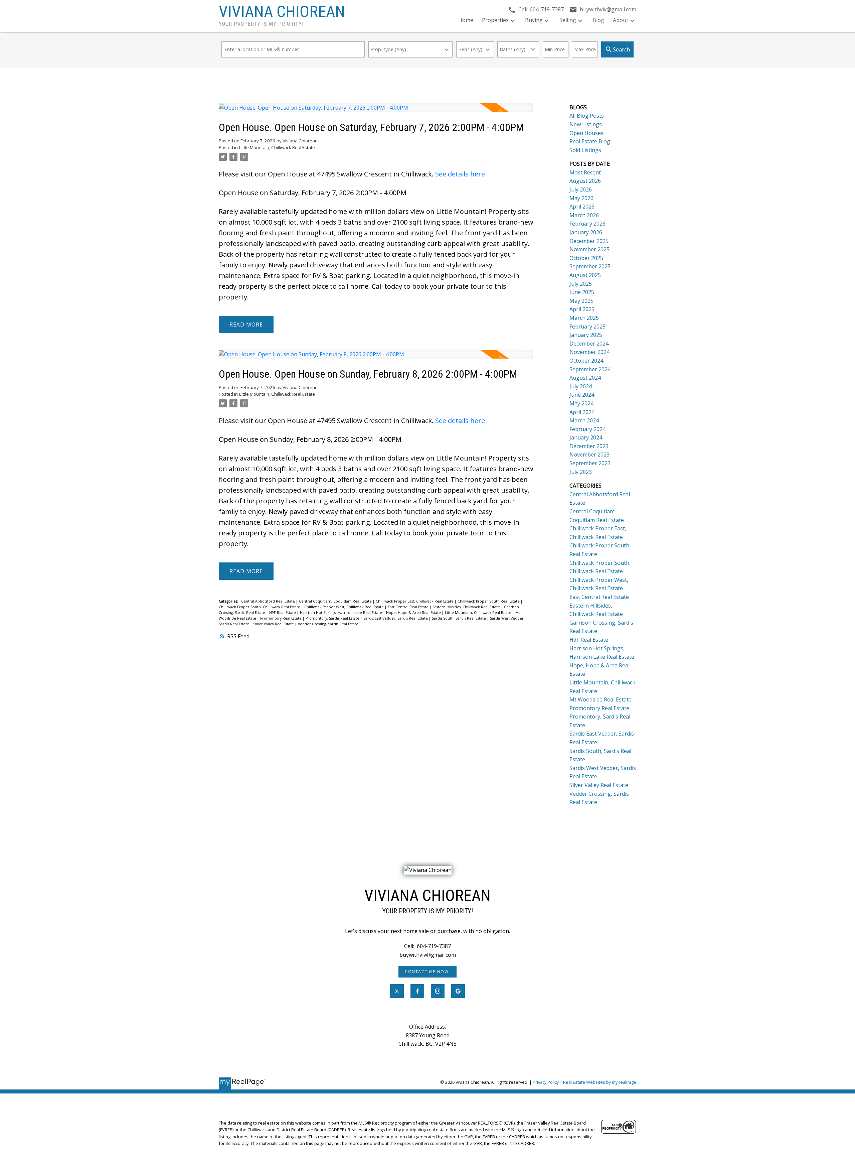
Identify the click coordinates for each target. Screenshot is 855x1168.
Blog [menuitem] (598, 20)
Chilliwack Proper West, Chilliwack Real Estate (344, 607)
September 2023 (590, 463)
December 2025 (589, 241)
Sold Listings (585, 150)
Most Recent (585, 172)
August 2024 (585, 377)
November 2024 (589, 352)
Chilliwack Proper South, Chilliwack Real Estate (260, 607)
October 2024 (586, 360)
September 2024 (590, 369)
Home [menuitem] (465, 20)
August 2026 (585, 180)
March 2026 (584, 215)
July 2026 (580, 189)
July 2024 (580, 386)
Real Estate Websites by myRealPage (599, 1082)
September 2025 (590, 266)
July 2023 (580, 472)
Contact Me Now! (427, 971)
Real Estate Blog (589, 141)
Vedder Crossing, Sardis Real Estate (328, 624)
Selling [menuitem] (567, 20)
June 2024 (581, 394)
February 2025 (587, 326)
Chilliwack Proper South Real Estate (489, 601)
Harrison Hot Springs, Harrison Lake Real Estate (341, 612)
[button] (427, 972)
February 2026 (587, 223)
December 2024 (589, 343)
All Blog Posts (586, 115)
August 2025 (585, 275)
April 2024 (581, 412)
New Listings (585, 124)
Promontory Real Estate (281, 618)
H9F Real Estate (283, 612)
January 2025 (585, 335)
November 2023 (589, 454)
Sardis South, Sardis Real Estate (459, 618)
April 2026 (581, 206)
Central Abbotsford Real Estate (268, 601)
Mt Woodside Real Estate (600, 699)
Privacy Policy (546, 1082)
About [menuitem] (620, 20)
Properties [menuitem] (495, 20)
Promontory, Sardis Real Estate (333, 618)
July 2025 (580, 283)
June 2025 (581, 292)
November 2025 (589, 249)
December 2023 (589, 446)
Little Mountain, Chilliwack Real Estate (277, 147)
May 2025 (581, 300)
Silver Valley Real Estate (274, 624)
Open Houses (586, 133)
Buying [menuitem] (534, 20)
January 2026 (585, 232)
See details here (460, 173)
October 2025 (586, 258)
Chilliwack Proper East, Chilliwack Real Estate (415, 601)
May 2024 (581, 403)
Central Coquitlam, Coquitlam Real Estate (336, 601)
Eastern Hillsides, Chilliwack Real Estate (467, 607)
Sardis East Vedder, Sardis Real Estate (396, 618)
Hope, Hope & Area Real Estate (414, 612)
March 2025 (584, 317)
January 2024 (585, 437)
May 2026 (581, 198)
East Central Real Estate (409, 607)
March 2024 (584, 420)
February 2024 (587, 429)
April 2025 (581, 309)
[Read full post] (376, 111)
